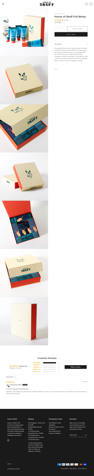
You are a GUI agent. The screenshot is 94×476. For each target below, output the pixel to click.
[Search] (86, 4)
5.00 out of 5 (23, 366)
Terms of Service (82, 468)
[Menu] (3, 4)
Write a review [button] (76, 367)
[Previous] (6, 15)
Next (56, 69)
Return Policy (73, 468)
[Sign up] (86, 435)
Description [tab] (58, 44)
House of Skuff (59, 14)
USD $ (9, 464)
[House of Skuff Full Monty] (6, 21)
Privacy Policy (64, 468)
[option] (6, 21)
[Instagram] (8, 440)
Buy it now (71, 34)
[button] (59, 20)
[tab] (71, 56)
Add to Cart (77, 29)
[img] (10, 382)
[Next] (6, 40)
